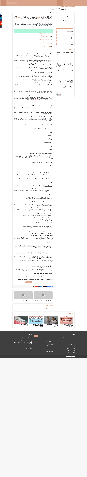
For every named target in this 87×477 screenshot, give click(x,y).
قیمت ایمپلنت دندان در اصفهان (71, 350)
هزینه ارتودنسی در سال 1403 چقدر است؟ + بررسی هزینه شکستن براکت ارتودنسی (37, 325)
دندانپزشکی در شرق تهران (71, 344)
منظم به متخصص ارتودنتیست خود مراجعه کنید (44, 45)
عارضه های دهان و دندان (69, 32)
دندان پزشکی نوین (70, 41)
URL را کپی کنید (28, 282)
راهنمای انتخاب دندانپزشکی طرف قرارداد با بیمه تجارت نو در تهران (65, 16)
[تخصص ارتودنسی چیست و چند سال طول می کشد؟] (51, 320)
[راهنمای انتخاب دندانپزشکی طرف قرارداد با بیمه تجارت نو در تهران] (58, 60)
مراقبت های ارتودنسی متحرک (34, 279)
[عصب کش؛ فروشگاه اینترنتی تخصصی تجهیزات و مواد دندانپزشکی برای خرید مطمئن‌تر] (58, 88)
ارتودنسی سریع (45, 18)
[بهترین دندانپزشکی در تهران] (58, 76)
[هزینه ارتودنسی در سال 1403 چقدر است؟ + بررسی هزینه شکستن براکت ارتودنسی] (36, 320)
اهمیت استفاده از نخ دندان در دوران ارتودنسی (44, 36)
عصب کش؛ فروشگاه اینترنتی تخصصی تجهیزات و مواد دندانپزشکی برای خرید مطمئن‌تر (68, 87)
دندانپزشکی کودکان (70, 40)
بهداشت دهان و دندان (70, 31)
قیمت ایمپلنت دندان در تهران (71, 348)
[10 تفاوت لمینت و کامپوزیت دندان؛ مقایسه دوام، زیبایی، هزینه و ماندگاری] (58, 65)
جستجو (52, 334)
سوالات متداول (49, 49)
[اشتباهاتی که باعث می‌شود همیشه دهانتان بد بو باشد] (58, 54)
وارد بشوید (45, 308)
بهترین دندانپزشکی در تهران (69, 22)
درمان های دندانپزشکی (50, 345)
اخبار (72, 34)
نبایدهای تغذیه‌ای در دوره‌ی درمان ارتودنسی (44, 42)
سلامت (72, 44)
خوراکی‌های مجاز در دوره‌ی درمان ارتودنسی (45, 40)
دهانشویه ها (37, 99)
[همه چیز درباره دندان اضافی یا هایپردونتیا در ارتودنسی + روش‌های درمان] (66, 320)
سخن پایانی (49, 47)
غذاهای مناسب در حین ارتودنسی (46, 279)
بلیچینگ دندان (27, 260)
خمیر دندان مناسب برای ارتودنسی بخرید (45, 39)
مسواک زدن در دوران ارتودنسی (22, 279)
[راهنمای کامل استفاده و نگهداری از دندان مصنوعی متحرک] (58, 93)
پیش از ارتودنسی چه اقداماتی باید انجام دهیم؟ (44, 33)
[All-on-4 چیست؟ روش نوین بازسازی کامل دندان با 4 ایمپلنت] (58, 82)
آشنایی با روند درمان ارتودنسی (23, 324)
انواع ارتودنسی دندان (70, 37)
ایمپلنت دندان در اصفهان (71, 352)
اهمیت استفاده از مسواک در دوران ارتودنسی (44, 35)
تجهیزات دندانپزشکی (70, 43)
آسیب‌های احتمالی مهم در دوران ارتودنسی (45, 43)
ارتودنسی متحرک (39, 18)
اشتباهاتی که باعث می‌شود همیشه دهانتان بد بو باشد (66, 15)
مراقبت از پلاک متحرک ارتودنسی (46, 46)
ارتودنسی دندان (72, 6)
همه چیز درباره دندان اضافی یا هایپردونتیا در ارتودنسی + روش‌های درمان (67, 325)
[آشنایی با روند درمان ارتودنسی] (21, 320)
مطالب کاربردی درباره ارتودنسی (65, 6)
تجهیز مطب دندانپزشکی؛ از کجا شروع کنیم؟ (67, 20)
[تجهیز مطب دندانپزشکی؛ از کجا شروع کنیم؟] (58, 71)
